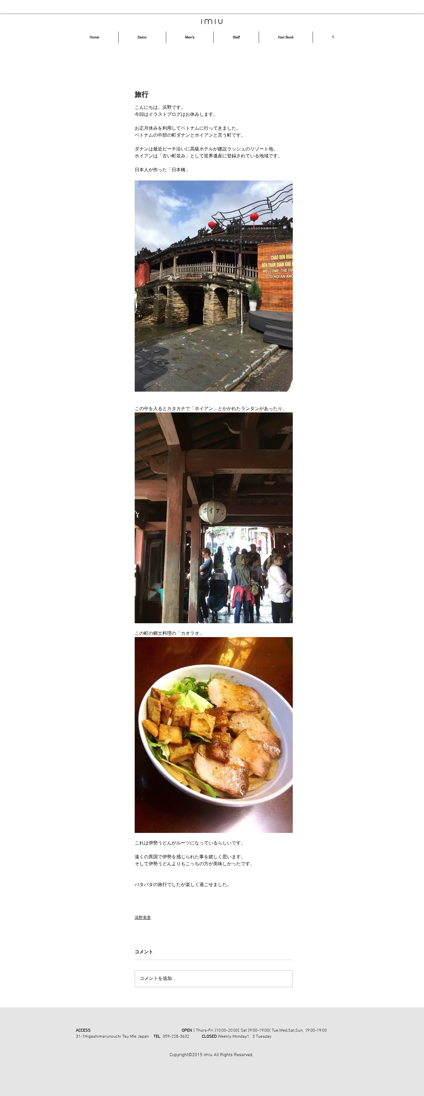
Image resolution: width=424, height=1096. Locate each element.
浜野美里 (143, 917)
